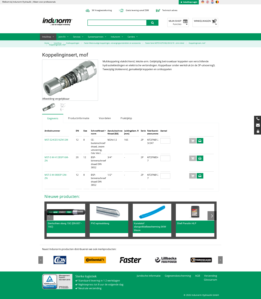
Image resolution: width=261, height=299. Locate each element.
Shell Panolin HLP (186, 223)
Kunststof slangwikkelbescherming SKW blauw (150, 227)
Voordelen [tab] (105, 118)
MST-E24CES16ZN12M (56, 139)
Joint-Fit (62, 36)
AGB (197, 275)
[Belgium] (217, 2)
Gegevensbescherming (178, 275)
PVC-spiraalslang (100, 223)
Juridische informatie (149, 275)
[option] (49, 107)
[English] (207, 2)
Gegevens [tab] (52, 118)
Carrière (131, 36)
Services (76, 36)
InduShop (46, 36)
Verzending (210, 275)
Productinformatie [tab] (78, 118)
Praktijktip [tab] (126, 118)
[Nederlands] (212, 2)
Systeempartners (95, 36)
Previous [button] (48, 215)
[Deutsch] (202, 2)
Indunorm (115, 36)
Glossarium (210, 279)
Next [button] (212, 215)
